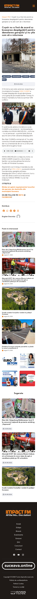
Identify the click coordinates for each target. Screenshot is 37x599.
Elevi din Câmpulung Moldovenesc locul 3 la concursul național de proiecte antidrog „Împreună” (18, 422)
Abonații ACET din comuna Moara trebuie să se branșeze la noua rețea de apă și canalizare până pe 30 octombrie (18, 456)
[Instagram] (23, 555)
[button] (4, 211)
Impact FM (6, 17)
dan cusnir (6, 76)
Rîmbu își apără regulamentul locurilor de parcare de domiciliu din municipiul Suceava (18, 189)
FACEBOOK (6, 197)
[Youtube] (19, 555)
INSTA (21, 195)
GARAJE (25, 76)
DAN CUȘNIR (24, 91)
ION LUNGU (16, 169)
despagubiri (16, 76)
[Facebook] (14, 555)
